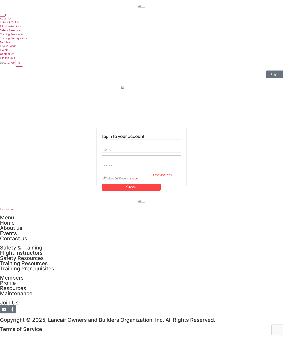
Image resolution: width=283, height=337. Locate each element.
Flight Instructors (10, 26)
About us (11, 228)
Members (5, 42)
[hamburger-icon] (3, 15)
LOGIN (132, 187)
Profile (8, 283)
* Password (108, 165)
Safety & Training (10, 22)
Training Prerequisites (13, 38)
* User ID (106, 149)
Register (134, 178)
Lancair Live (7, 57)
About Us (6, 18)
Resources (13, 288)
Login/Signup (8, 46)
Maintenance (16, 293)
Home (7, 223)
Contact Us (7, 53)
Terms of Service (21, 329)
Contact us (13, 238)
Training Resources (11, 34)
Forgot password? (163, 174)
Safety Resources (11, 30)
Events (4, 50)
